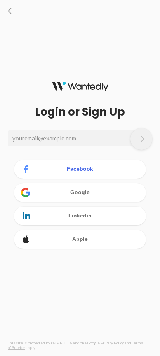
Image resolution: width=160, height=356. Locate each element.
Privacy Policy (112, 342)
